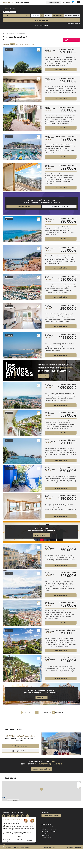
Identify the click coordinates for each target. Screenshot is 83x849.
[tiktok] (27, 816)
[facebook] (3, 816)
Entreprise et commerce (49, 829)
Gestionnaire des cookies (74, 847)
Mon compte (69, 2)
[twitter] (8, 816)
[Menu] (78, 2)
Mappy (16, 800)
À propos (44, 833)
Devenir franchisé (47, 827)
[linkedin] (17, 816)
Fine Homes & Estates (49, 831)
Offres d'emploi (46, 824)
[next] (37, 712)
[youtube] (22, 816)
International (46, 835)
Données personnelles (48, 847)
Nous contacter (46, 838)
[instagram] (13, 816)
